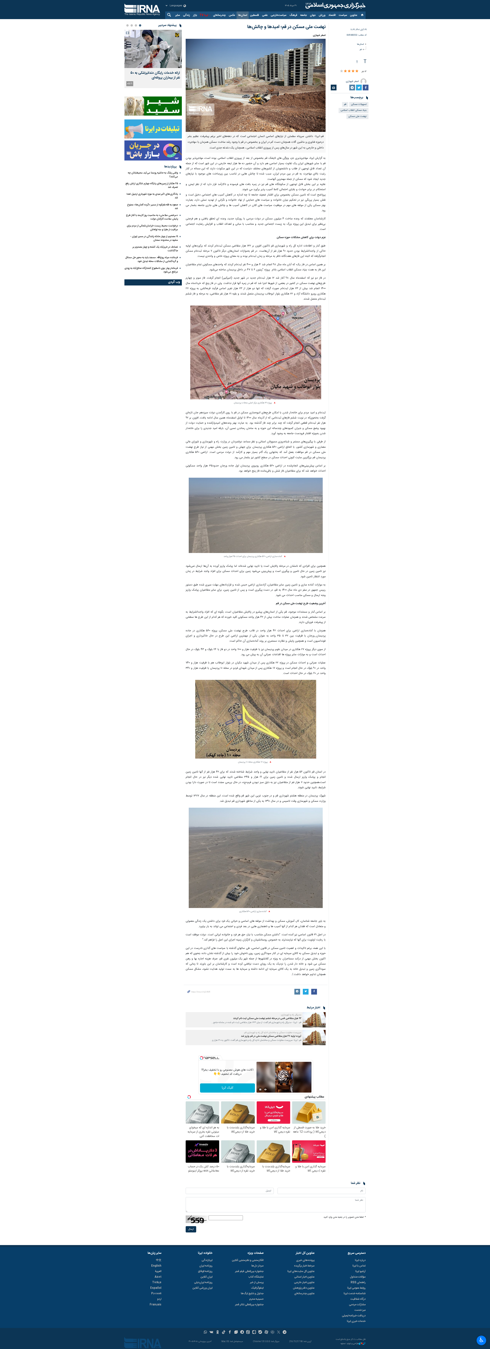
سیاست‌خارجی (278, 15)
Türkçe (156, 1282)
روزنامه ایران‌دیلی (203, 1282)
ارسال (191, 1229)
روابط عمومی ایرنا (356, 1288)
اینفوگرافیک (257, 1288)
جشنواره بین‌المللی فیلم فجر (249, 1271)
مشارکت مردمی (357, 1304)
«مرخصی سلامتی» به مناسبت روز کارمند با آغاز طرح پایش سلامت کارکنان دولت (152, 217)
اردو (159, 1299)
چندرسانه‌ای (219, 15)
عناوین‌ (353, 15)
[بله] (260, 1333)
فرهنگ (293, 15)
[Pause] (260, 1089)
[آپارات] (266, 1333)
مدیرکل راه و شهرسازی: (291, 1015)
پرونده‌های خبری (305, 1260)
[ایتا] (248, 1333)
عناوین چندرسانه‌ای (304, 1293)
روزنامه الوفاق (205, 1271)
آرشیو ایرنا (360, 1271)
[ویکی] (211, 1333)
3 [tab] (132, 25)
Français (155, 1304)
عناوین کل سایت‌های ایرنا (300, 1271)
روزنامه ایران (205, 1266)
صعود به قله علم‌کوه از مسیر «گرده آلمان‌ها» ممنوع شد (152, 207)
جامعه (303, 15)
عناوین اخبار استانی (304, 1277)
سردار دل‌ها (257, 1266)
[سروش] (242, 1333)
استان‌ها (242, 15)
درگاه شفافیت (358, 1299)
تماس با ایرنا (359, 1266)
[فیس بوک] (229, 1333)
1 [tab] (140, 25)
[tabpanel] (153, 59)
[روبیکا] (272, 1333)
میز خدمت (360, 1310)
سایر (177, 15)
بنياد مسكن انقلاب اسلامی (354, 110)
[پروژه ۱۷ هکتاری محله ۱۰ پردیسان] (255, 719)
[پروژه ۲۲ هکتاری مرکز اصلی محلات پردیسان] (255, 352)
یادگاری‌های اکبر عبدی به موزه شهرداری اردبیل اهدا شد (152, 196)
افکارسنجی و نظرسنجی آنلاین (248, 1260)
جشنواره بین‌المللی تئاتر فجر (249, 1304)
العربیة (158, 1271)
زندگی (186, 15)
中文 (158, 1260)
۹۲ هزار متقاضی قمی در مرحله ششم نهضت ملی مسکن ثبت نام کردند (267, 1019)
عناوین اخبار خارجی (304, 1282)
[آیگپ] (254, 1333)
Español (155, 1288)
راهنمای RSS (358, 1282)
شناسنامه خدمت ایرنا (355, 1293)
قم (361, 49)
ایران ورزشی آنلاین (202, 1288)
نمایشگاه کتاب (256, 1277)
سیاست (343, 15)
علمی (265, 15)
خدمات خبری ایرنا (356, 1321)
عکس (232, 15)
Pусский (156, 1293)
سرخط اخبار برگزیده (304, 1266)
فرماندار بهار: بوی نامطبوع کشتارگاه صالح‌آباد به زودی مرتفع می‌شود (151, 270)
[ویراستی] (235, 1333)
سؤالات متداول (358, 1277)
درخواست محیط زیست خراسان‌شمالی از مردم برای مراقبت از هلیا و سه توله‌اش (152, 228)
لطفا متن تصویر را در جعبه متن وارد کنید (344, 1217)
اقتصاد (332, 15)
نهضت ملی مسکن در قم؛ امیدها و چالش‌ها (286, 27)
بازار (195, 15)
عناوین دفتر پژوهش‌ (303, 1288)
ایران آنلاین (206, 1277)
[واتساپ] (205, 1333)
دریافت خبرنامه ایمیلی (354, 1315)
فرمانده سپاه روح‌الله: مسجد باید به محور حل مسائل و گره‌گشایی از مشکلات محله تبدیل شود (151, 259)
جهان (313, 15)
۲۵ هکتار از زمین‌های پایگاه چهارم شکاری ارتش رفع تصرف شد (151, 185)
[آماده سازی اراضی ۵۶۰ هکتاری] (256, 858)
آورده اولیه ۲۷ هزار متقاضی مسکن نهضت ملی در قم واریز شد (271, 1036)
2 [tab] (136, 25)
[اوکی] (217, 1333)
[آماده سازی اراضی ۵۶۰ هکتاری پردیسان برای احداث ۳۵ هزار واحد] (256, 515)
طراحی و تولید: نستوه (350, 1343)
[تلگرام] (284, 1333)
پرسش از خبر (257, 1282)
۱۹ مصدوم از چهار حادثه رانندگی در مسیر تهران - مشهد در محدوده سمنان (154, 238)
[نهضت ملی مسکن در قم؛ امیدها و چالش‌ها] (256, 85)
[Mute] (265, 1089)
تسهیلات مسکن (359, 104)
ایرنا (335, 6)
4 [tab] (127, 25)
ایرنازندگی (207, 1260)
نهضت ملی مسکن (357, 116)
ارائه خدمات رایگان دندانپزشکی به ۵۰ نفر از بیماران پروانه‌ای (155, 75)
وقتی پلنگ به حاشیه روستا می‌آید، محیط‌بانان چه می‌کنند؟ (153, 175)
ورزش (322, 15)
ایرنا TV (203, 15)
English (156, 1266)
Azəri (158, 1277)
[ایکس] (278, 1333)
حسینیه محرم (256, 1299)
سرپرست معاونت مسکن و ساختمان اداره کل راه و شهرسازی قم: (272, 1032)
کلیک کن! (227, 1087)
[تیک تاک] (223, 1333)
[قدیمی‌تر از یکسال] (314, 1019)
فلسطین (254, 15)
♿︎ (481, 1340)
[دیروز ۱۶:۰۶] (153, 49)
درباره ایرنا (360, 1260)
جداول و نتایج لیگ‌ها (252, 1293)
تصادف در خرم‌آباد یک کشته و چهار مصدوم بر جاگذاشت (155, 249)
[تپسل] (201, 1058)
